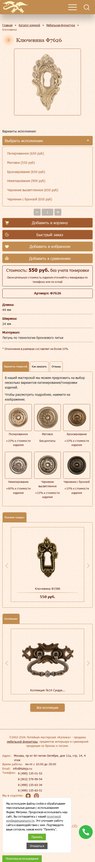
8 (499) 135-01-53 (30, 773)
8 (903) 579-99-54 (30, 779)
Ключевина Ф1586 (47, 588)
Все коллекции (47, 708)
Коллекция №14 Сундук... (47, 690)
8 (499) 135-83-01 (30, 790)
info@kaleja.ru (22, 768)
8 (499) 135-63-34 (30, 785)
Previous (6, 565)
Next (88, 565)
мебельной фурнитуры (22, 741)
